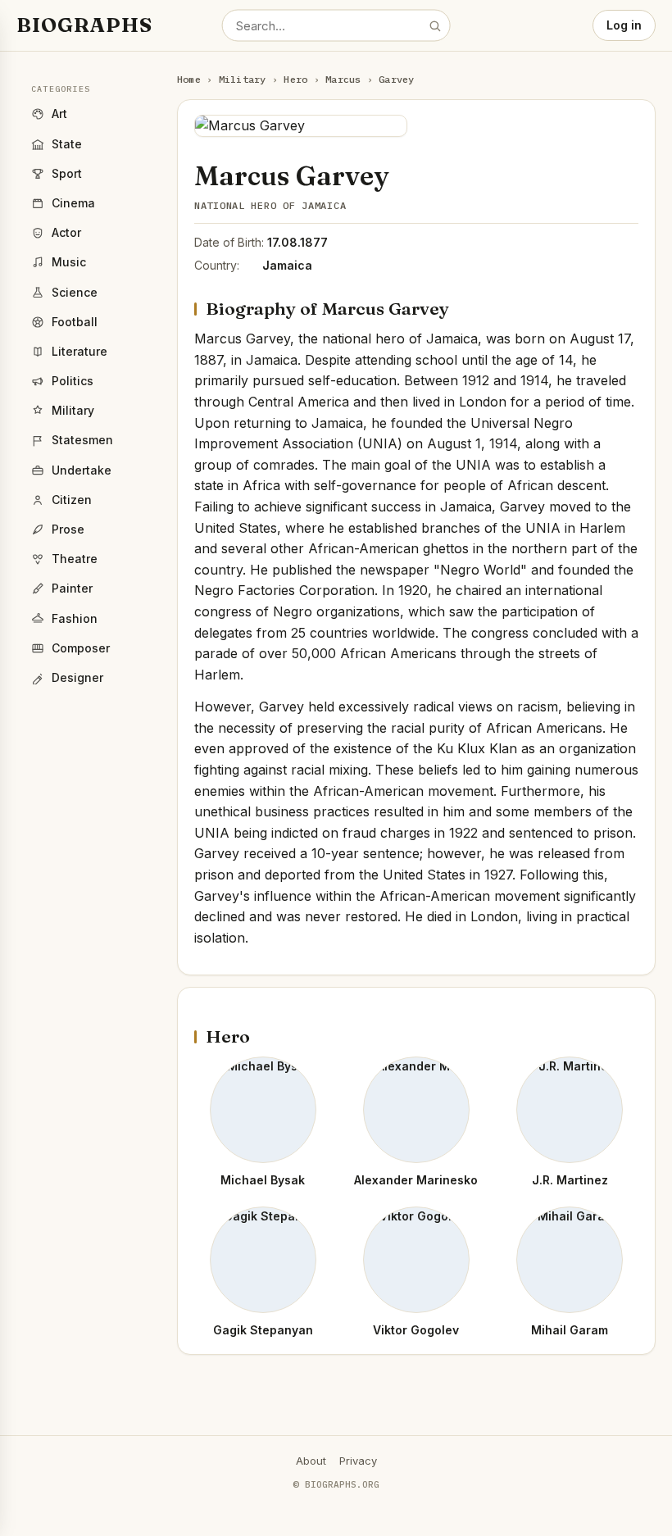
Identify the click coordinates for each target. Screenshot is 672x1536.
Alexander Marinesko (416, 1180)
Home (189, 79)
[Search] (434, 25)
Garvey (396, 79)
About (311, 1460)
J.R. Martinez (570, 1180)
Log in (624, 25)
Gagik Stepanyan (263, 1330)
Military (242, 79)
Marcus (343, 79)
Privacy (358, 1460)
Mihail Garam (569, 1330)
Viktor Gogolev (416, 1330)
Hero (295, 79)
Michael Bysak (262, 1180)
